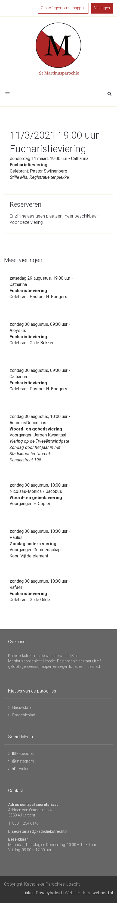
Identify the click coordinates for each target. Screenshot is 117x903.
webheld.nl (103, 892)
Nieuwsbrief (22, 707)
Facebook (25, 753)
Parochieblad (23, 715)
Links (27, 892)
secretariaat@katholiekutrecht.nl (40, 831)
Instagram (25, 761)
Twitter (22, 769)
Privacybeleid (49, 892)
